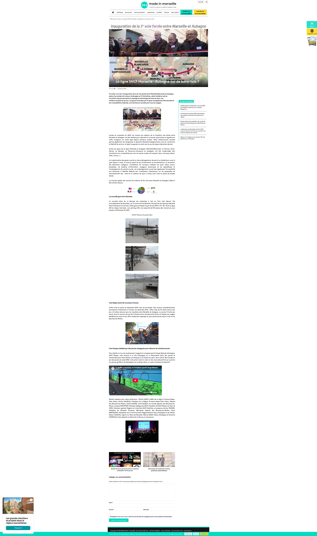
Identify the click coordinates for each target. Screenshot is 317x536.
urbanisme (151, 12)
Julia (112, 88)
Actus (119, 19)
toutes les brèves (186, 101)
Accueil (114, 19)
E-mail (111, 509)
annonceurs (187, 530)
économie (128, 12)
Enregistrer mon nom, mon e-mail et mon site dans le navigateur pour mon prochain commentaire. (141, 516)
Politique (120, 12)
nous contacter (165, 530)
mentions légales (154, 530)
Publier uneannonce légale (186, 12)
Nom (111, 502)
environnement (139, 12)
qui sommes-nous (177, 530)
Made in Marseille (129, 530)
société (159, 12)
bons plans (175, 12)
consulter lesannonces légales (200, 12)
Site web (146, 509)
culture (166, 12)
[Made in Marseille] (158, 5)
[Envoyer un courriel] (114, 88)
